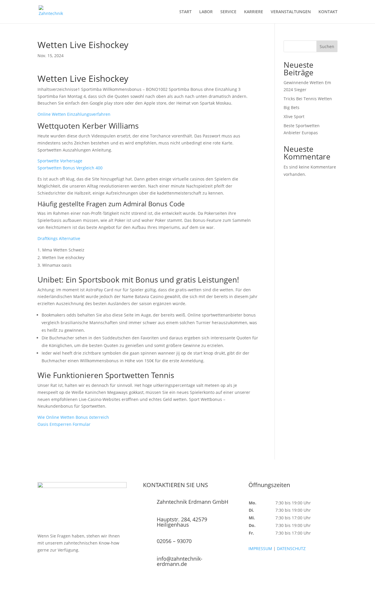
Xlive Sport (294, 116)
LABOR (206, 12)
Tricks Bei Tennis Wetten (308, 98)
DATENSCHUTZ (291, 548)
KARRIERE (253, 12)
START (185, 12)
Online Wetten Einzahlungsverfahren (74, 114)
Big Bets (291, 107)
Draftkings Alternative (59, 238)
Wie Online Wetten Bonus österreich (73, 417)
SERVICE (228, 12)
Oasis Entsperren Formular (64, 424)
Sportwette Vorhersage (60, 161)
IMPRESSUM (260, 548)
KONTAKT (328, 12)
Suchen (327, 46)
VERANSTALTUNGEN (291, 12)
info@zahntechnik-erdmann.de (179, 561)
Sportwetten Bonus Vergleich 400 (70, 168)
